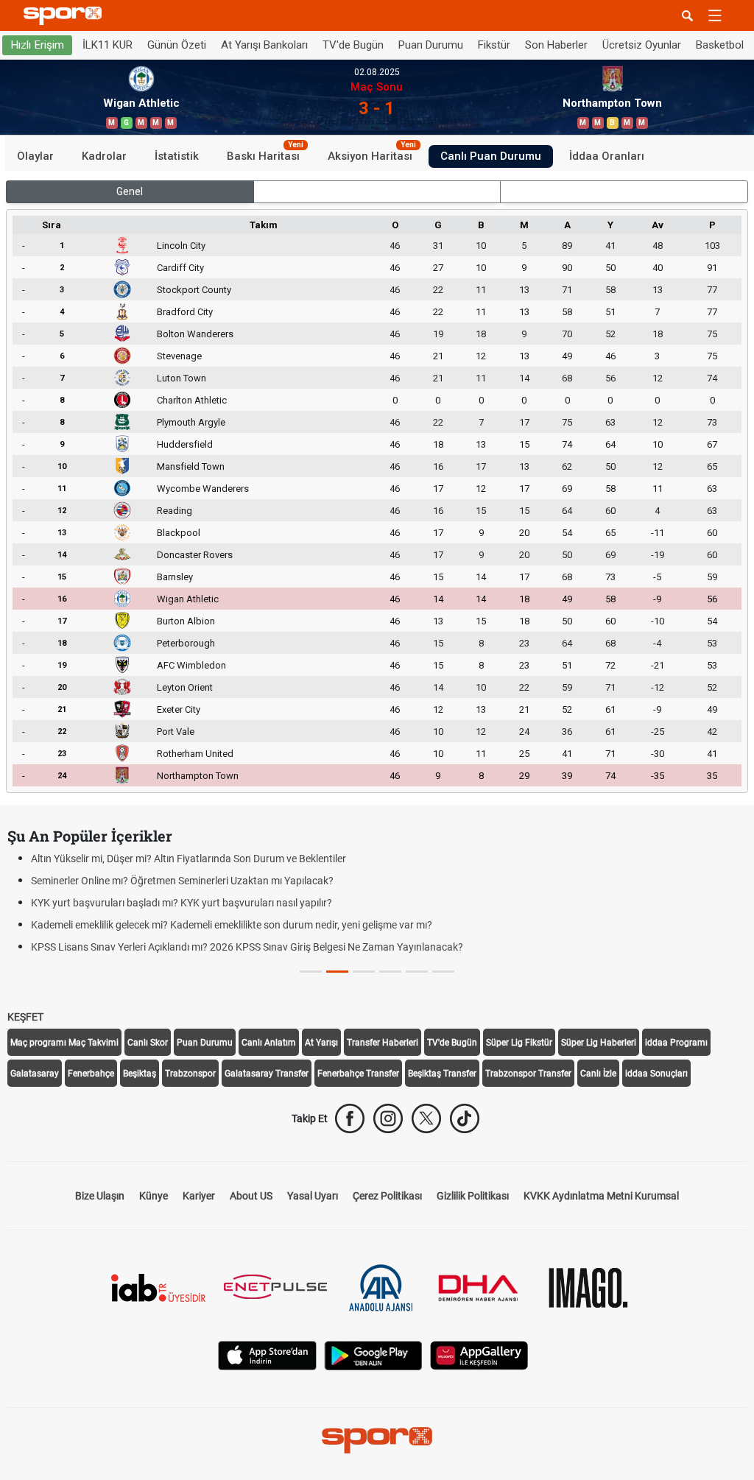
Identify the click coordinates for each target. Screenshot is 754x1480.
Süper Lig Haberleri (598, 1042)
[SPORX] (377, 1440)
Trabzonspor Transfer (528, 1073)
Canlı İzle (598, 1073)
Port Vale (175, 731)
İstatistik (177, 156)
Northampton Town (198, 775)
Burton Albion (186, 621)
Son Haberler (556, 45)
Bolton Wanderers (195, 333)
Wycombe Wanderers (203, 488)
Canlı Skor (147, 1042)
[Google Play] (373, 1354)
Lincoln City (181, 245)
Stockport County (194, 289)
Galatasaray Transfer (267, 1073)
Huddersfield (185, 444)
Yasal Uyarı (312, 1196)
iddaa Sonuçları (656, 1073)
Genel (129, 191)
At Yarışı (321, 1042)
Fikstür (494, 45)
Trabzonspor (190, 1073)
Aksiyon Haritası (372, 154)
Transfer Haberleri (382, 1042)
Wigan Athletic (188, 599)
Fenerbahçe (91, 1073)
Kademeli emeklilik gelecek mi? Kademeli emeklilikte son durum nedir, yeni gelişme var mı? (231, 925)
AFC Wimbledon (191, 665)
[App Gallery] (479, 1354)
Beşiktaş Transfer (442, 1073)
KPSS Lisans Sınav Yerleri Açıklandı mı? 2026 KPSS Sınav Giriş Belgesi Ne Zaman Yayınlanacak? (247, 947)
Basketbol (720, 45)
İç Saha (376, 191)
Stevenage (179, 356)
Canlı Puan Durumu (490, 156)
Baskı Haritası (265, 154)
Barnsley (175, 576)
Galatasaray (34, 1073)
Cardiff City (180, 267)
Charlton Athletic (192, 400)
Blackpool (178, 532)
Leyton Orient (185, 687)
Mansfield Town (191, 466)
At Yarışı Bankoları (264, 45)
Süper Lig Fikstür (519, 1042)
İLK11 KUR (107, 45)
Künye (153, 1196)
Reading (174, 510)
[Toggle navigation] (715, 15)
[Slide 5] (443, 971)
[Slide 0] (311, 971)
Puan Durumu (430, 45)
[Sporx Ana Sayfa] (66, 16)
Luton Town (181, 378)
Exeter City (178, 709)
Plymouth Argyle (191, 422)
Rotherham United (195, 753)
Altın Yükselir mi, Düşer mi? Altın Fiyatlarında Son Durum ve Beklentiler (188, 858)
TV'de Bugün (353, 45)
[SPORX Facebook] (350, 1118)
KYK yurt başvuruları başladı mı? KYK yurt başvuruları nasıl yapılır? (181, 903)
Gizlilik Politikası (473, 1196)
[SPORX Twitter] (426, 1118)
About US (251, 1196)
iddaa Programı (676, 1042)
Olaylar (35, 156)
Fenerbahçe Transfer (358, 1073)
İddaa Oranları (606, 156)
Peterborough (186, 643)
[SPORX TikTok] (464, 1118)
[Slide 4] (417, 971)
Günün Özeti (176, 45)
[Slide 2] (364, 971)
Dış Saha (624, 191)
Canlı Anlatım (269, 1042)
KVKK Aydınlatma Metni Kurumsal (601, 1196)
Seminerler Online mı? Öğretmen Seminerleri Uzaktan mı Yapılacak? (182, 881)
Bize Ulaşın (99, 1196)
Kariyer (199, 1196)
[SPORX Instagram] (388, 1118)
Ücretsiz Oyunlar (641, 45)
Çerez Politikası (387, 1196)
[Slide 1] (337, 971)
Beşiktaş (139, 1073)
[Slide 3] (390, 971)
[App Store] (267, 1354)
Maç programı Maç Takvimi (64, 1042)
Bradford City (185, 311)
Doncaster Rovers (195, 554)
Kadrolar (104, 156)
